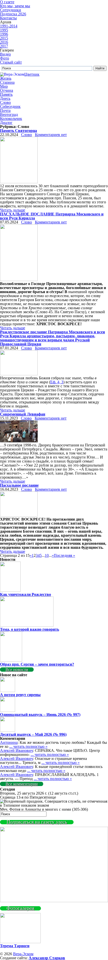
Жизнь (5, 78)
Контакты (8, 18)
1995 (4, 30)
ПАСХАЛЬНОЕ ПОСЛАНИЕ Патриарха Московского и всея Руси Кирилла (51, 216)
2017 (4, 46)
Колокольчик (11, 118)
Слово (5, 102)
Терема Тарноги (14, 946)
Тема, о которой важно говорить (29, 629)
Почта (5, 110)
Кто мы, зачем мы (15, 6)
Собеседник (10, 106)
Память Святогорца (18, 130)
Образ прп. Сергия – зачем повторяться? (37, 664)
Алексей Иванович (16, 750)
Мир (4, 86)
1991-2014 (8, 26)
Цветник (31, 74)
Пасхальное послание (19, 485)
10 (47, 555)
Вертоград (9, 114)
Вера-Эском (23, 954)
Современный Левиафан (22, 414)
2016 (4, 42)
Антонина (9, 742)
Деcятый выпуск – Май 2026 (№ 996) (33, 734)
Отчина (6, 90)
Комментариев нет (51, 134)
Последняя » (64, 555)
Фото (4, 58)
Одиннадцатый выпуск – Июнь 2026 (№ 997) (40, 714)
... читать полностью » (28, 746)
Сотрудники (10, 10)
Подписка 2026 (13, 14)
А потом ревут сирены (20, 695)
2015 (4, 38)
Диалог (6, 122)
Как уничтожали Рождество (25, 594)
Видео (5, 54)
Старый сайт (11, 62)
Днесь (5, 98)
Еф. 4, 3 (56, 382)
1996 (4, 34)
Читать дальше (12, 210)
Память (6, 94)
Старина (7, 82)
